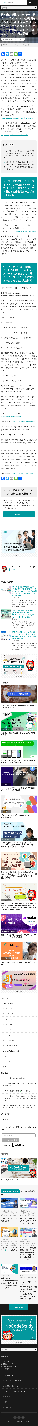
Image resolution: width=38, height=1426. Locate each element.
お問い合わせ (7, 1407)
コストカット (7, 1213)
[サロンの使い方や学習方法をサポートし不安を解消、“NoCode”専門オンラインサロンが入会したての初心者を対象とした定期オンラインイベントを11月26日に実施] (6, 590)
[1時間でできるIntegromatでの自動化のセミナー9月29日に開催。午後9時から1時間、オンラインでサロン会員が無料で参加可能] (6, 635)
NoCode (28, 1277)
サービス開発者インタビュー (12, 1046)
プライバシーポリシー (10, 1375)
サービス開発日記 (8, 1040)
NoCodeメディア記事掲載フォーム (14, 1391)
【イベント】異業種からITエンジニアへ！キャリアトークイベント (28, 1220)
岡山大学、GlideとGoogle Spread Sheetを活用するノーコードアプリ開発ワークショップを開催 (9, 1283)
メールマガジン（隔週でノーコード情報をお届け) (19, 1128)
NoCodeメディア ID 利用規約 (12, 1380)
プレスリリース (8, 1061)
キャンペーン (7, 1030)
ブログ (5, 1056)
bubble (23, 1277)
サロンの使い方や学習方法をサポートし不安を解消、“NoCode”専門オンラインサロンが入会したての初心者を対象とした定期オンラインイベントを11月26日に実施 (24, 591)
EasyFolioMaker (8, 1003)
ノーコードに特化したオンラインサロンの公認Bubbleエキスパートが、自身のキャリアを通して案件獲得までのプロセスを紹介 (19, 154)
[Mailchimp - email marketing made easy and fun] (13, 1147)
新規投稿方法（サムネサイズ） (12, 1386)
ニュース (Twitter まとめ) (11, 1051)
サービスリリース (8, 1035)
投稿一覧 (13, 569)
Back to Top (19, 1308)
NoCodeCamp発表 (9, 1014)
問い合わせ (19, 514)
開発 (4, 1067)
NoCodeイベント (17, 39)
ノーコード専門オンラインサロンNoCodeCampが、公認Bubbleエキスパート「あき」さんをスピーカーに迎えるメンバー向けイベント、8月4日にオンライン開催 (28, 1290)
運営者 (5, 1402)
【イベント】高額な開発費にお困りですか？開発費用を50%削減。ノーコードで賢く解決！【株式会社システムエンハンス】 (19, 1098)
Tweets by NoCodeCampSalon (11, 1180)
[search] (35, 7)
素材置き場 (6, 1396)
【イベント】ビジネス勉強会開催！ (14, 1078)
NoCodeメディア (24, 1422)
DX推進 (5, 1212)
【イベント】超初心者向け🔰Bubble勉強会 (16, 1091)
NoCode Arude (7, 1008)
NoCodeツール (7, 1024)
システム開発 (12, 1215)
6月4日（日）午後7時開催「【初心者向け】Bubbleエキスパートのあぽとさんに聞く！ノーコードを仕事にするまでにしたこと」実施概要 (19, 165)
